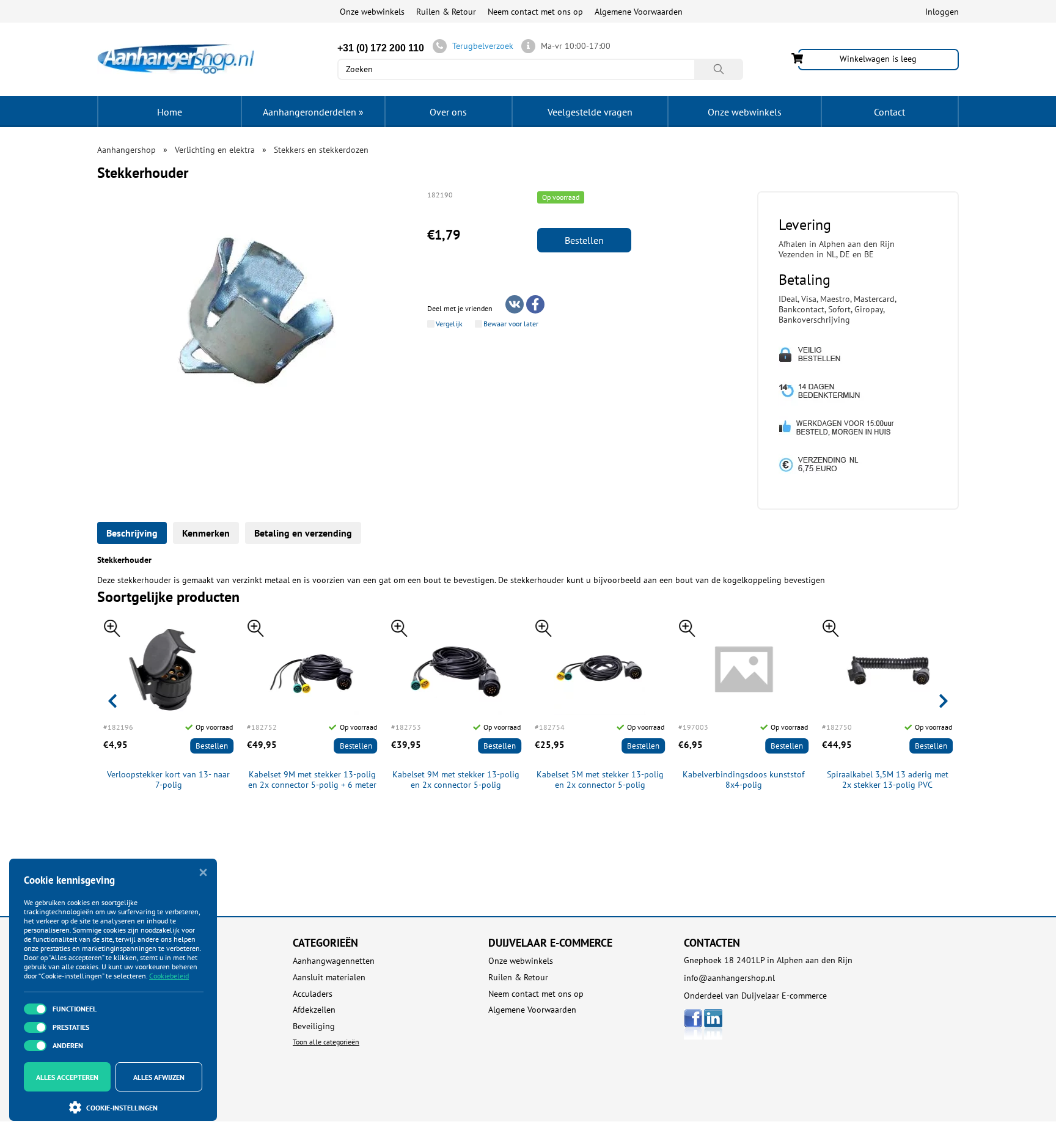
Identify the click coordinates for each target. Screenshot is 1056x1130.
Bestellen (584, 240)
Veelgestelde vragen (590, 112)
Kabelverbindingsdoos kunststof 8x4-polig (743, 779)
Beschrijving (132, 533)
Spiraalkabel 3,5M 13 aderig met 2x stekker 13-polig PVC (887, 779)
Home (169, 112)
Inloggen (942, 11)
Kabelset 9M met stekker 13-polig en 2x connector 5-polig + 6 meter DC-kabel (312, 779)
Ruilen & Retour (446, 11)
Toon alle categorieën (326, 1041)
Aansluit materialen (329, 977)
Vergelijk (449, 324)
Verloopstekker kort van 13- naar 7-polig (168, 779)
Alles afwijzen (159, 1077)
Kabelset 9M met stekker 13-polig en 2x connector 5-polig (455, 779)
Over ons (448, 112)
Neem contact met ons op (535, 11)
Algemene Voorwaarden (639, 11)
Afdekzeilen (314, 1010)
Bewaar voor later (510, 324)
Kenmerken (206, 533)
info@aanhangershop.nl (729, 978)
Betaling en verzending (303, 533)
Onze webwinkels (372, 11)
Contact (889, 112)
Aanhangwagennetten (334, 961)
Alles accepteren (67, 1077)
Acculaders (312, 994)
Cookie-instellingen (122, 1107)
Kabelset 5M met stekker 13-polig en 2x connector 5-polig (600, 779)
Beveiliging (314, 1026)
